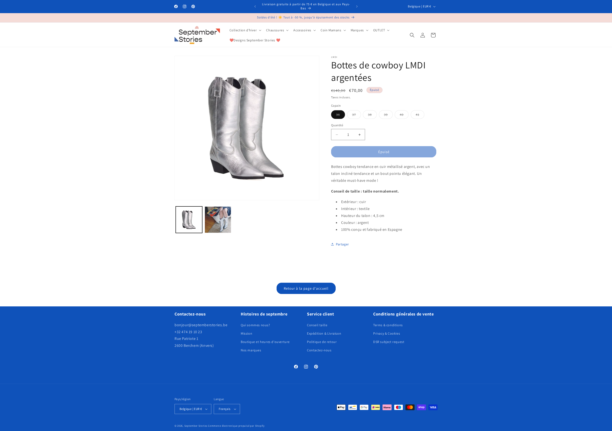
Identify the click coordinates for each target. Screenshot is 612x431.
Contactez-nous (319, 350)
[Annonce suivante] (357, 6)
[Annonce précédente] (255, 6)
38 (372, 115)
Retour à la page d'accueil (306, 288)
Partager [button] (342, 244)
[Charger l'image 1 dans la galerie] (189, 219)
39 (388, 115)
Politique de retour (322, 342)
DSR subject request (388, 342)
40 (404, 115)
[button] (245, 30)
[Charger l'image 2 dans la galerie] (218, 219)
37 (356, 115)
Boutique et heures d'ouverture (265, 342)
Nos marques (251, 350)
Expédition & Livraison (324, 333)
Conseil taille (317, 325)
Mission (246, 333)
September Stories (196, 425)
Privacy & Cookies (386, 333)
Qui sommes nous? (255, 325)
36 (340, 115)
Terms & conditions (388, 325)
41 (420, 115)
